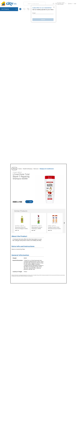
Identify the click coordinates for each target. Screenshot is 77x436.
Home (20, 168)
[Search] (44, 3)
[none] (22, 223)
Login (75, 3)
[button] (53, 3)
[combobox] (34, 3)
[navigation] (9, 9)
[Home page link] (9, 3)
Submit (43, 19)
